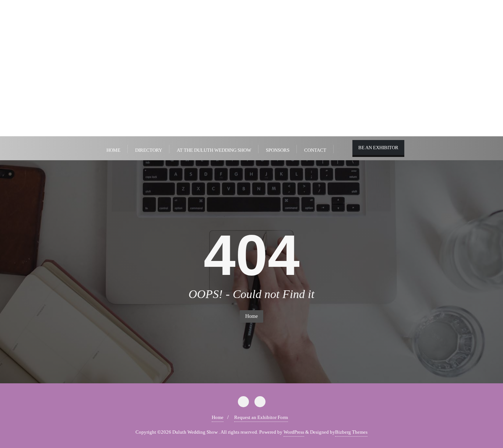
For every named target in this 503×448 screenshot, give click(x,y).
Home (251, 316)
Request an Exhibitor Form (261, 417)
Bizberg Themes (351, 432)
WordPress (294, 432)
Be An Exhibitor (378, 147)
